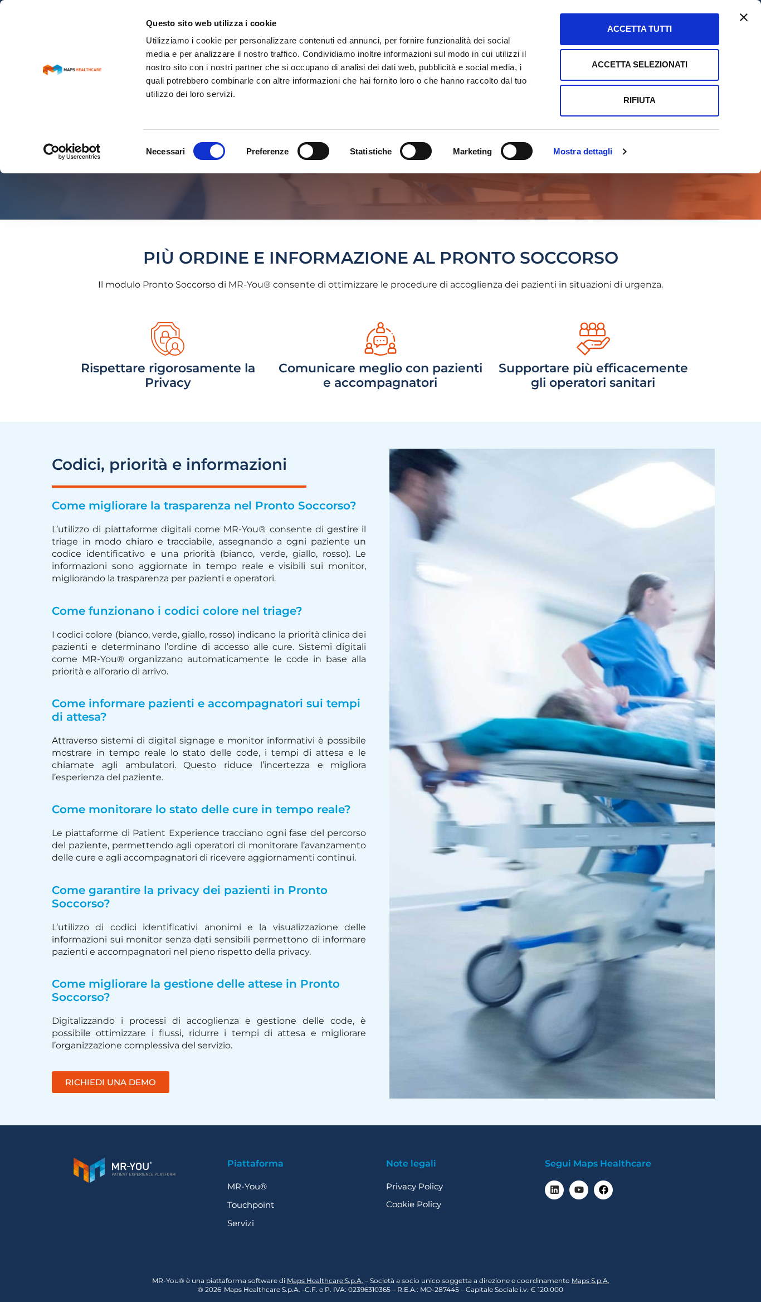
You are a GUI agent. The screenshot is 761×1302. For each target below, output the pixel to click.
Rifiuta (639, 100)
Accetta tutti (639, 28)
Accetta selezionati (639, 64)
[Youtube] (578, 1189)
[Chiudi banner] (744, 17)
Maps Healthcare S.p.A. (325, 1280)
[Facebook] (603, 1189)
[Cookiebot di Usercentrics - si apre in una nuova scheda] (72, 151)
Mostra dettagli (583, 151)
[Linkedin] (554, 1189)
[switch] (313, 151)
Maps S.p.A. (590, 1280)
